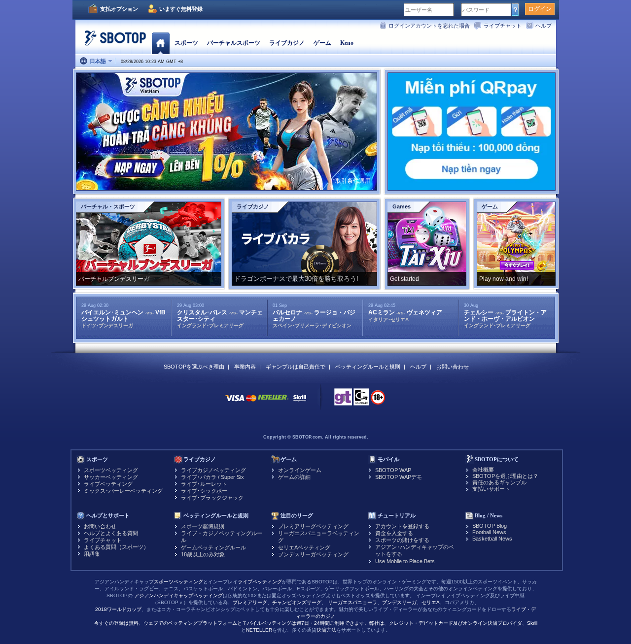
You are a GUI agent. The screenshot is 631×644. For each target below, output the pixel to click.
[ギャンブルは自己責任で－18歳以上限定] (378, 400)
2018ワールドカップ (118, 609)
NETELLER (259, 630)
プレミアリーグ (250, 602)
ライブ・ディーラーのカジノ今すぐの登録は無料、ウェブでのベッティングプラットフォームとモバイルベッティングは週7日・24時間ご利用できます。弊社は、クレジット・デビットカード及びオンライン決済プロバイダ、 (315, 616)
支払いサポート (491, 489)
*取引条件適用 (352, 180)
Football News (489, 532)
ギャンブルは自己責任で (295, 367)
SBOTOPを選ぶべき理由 (194, 367)
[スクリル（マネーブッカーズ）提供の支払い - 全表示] (299, 403)
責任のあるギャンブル (499, 482)
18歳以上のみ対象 (203, 554)
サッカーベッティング (111, 477)
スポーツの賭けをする (402, 540)
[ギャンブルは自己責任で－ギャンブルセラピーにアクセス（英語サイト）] (343, 399)
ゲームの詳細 (294, 477)
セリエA (430, 602)
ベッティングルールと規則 (367, 367)
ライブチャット (503, 26)
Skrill (532, 623)
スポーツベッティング (111, 470)
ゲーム (322, 42)
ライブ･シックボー (204, 491)
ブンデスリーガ (399, 602)
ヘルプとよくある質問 (111, 533)
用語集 (92, 554)
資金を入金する (394, 533)
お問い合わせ (452, 367)
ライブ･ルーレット (204, 484)
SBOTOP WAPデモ (398, 477)
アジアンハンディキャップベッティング (178, 595)
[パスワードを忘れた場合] (515, 9)
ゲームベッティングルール (213, 547)
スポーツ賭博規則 (202, 526)
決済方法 (326, 630)
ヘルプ (543, 26)
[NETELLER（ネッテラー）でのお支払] (273, 403)
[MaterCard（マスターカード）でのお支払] (251, 403)
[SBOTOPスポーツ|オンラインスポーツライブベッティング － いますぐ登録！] (112, 42)
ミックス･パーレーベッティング (123, 491)
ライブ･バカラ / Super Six (212, 477)
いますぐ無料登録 (181, 9)
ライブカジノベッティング (213, 470)
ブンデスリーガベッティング (313, 554)
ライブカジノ (287, 42)
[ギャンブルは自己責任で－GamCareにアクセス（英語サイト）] (361, 399)
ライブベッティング (108, 484)
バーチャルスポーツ (233, 42)
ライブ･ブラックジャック (212, 498)
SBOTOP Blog (489, 526)
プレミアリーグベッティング (313, 526)
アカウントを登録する (402, 526)
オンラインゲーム (299, 470)
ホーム (160, 43)
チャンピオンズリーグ (296, 602)
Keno (346, 42)
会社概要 (483, 470)
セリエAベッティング (304, 547)
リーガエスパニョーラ (352, 602)
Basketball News (492, 539)
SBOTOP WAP (393, 470)
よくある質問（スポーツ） (116, 547)
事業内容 (245, 367)
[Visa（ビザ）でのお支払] (235, 403)
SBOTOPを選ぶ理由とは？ (505, 476)
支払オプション (119, 9)
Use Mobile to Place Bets (405, 561)
